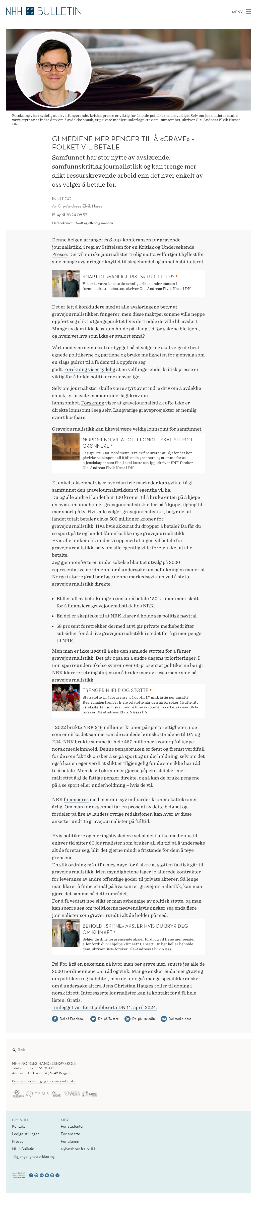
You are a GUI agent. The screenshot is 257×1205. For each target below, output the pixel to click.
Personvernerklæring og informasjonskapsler (44, 1081)
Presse (17, 1141)
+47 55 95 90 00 (41, 1068)
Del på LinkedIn (143, 1018)
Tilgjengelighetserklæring (33, 1156)
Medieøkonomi (62, 223)
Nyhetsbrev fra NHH (78, 1148)
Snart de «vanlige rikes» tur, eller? (128, 277)
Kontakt (18, 1126)
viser (93, 369)
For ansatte (70, 1133)
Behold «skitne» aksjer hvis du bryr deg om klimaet (135, 929)
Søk (238, 1048)
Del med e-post (180, 1018)
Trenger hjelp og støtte (116, 690)
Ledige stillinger (25, 1133)
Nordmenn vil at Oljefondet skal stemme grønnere (138, 443)
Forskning (76, 369)
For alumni (70, 1141)
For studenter (72, 1126)
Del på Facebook (72, 1018)
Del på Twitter (108, 1018)
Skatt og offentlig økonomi (94, 223)
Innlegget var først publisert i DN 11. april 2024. (104, 1007)
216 (99, 727)
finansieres (76, 799)
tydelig (107, 369)
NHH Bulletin (23, 1148)
